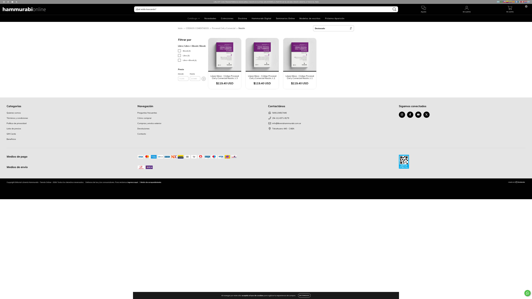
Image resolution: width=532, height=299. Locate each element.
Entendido (304, 295)
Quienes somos (14, 113)
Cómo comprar (144, 118)
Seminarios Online (285, 18)
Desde (181, 74)
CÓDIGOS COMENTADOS (197, 28)
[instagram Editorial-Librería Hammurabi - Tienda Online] (4, 2)
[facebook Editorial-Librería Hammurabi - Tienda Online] (8, 2)
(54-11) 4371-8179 (280, 118)
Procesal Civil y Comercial (223, 28)
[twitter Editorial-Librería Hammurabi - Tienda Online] (16, 2)
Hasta (192, 74)
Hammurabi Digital (261, 18)
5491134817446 (279, 113)
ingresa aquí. (132, 182)
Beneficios (11, 139)
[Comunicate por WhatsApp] (527, 293)
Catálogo (193, 18)
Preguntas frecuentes (147, 113)
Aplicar (204, 79)
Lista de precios (14, 128)
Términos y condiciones (17, 118)
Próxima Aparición (334, 18)
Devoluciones (143, 128)
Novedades (210, 18)
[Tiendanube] (516, 182)
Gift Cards (11, 134)
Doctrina (242, 18)
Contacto (141, 134)
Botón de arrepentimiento (150, 182)
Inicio (180, 28)
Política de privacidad (16, 123)
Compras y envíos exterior (149, 123)
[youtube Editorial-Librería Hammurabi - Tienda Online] (13, 2)
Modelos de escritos (310, 18)
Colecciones (227, 18)
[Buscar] (394, 9)
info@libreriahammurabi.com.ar (286, 123)
